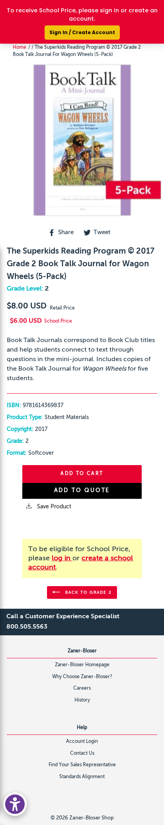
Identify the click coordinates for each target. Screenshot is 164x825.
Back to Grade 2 (87, 592)
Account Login (82, 741)
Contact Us (82, 753)
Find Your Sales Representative (82, 765)
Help (82, 727)
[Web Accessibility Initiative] (15, 804)
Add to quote (82, 490)
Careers (82, 688)
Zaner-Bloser (82, 651)
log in (62, 558)
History (82, 700)
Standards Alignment (82, 777)
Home (19, 47)
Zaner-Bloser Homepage (82, 665)
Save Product (53, 507)
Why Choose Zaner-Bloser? (82, 677)
